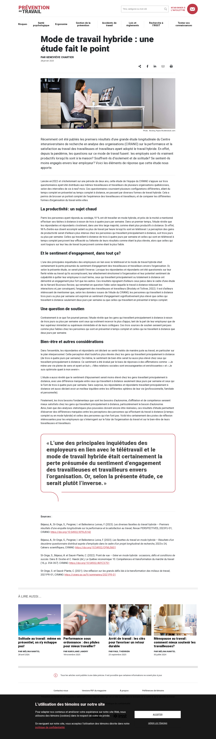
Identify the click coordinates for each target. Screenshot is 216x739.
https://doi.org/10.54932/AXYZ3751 (89, 562)
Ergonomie (61, 24)
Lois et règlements (132, 24)
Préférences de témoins (153, 690)
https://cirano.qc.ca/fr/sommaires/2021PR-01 (90, 574)
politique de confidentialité (50, 727)
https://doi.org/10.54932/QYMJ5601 (95, 547)
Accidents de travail (109, 24)
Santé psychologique (41, 24)
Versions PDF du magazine (94, 690)
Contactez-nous (61, 690)
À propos (124, 690)
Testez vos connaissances (184, 24)
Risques (22, 24)
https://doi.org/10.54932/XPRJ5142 (71, 532)
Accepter (158, 714)
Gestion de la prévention (83, 24)
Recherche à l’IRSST (156, 24)
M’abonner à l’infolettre (178, 8)
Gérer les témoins (157, 723)
